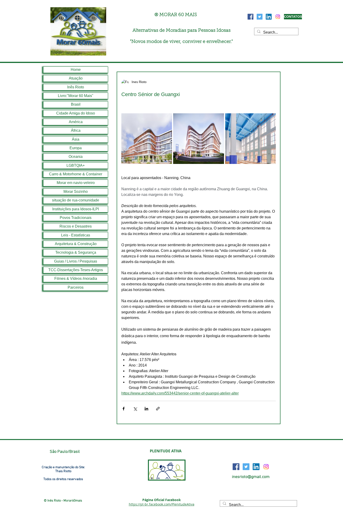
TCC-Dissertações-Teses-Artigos (75, 270)
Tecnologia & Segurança (75, 252)
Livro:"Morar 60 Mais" (75, 96)
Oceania (76, 157)
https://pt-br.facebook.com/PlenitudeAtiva (161, 504)
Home (76, 70)
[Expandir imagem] (146, 138)
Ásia (75, 139)
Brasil (75, 104)
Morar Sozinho (75, 192)
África (75, 130)
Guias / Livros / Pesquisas (75, 261)
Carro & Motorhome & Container (75, 174)
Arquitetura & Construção (76, 244)
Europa (76, 148)
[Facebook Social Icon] (250, 17)
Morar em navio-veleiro (76, 183)
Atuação (76, 78)
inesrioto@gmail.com (251, 477)
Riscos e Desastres (76, 226)
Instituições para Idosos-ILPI (75, 209)
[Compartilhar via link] (158, 408)
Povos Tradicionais (75, 218)
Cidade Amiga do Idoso (75, 113)
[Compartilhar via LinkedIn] (146, 408)
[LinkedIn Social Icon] (269, 17)
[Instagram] (278, 17)
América (76, 122)
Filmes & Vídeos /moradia (75, 279)
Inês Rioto (75, 87)
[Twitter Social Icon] (259, 17)
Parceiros (76, 287)
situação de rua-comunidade (75, 200)
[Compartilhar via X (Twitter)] (135, 408)
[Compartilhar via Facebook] (123, 408)
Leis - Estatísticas (75, 235)
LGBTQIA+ (75, 165)
